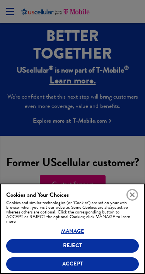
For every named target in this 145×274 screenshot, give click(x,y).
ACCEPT (72, 264)
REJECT (72, 245)
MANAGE (72, 231)
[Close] (132, 195)
